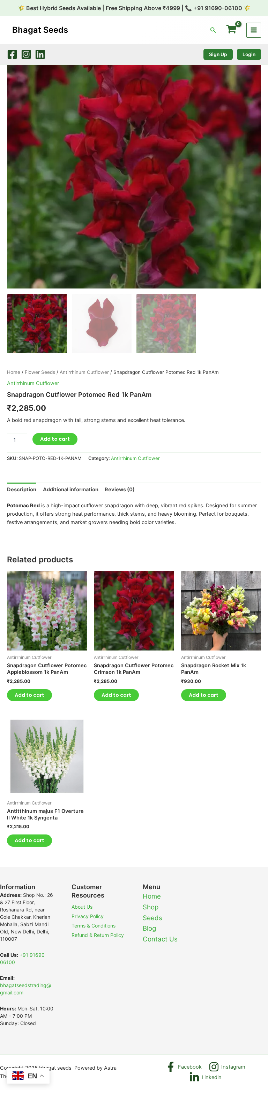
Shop (150, 907)
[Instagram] (26, 54)
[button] (213, 30)
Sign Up (218, 54)
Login (249, 54)
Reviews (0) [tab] (120, 489)
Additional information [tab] (70, 489)
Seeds (152, 918)
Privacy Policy (88, 916)
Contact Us (160, 939)
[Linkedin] (40, 54)
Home (13, 372)
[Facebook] (12, 54)
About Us (82, 907)
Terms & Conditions (94, 926)
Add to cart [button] (29, 695)
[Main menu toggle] (253, 30)
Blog (149, 928)
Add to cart (55, 439)
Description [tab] (21, 489)
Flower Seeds (40, 372)
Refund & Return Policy (98, 935)
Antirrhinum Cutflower (84, 372)
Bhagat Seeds (40, 30)
